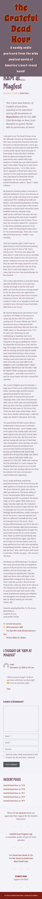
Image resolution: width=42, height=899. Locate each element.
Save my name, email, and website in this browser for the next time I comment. (22, 756)
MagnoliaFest (12, 116)
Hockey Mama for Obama (16, 637)
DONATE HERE (21, 876)
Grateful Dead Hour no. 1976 (14, 797)
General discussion (13, 624)
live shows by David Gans (23, 858)
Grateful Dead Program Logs (21, 834)
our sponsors (21, 813)
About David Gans (21, 861)
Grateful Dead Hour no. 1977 (14, 793)
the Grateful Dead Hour (21, 23)
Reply (8, 689)
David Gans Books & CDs (23, 855)
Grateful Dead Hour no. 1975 (14, 801)
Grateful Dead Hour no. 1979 (14, 785)
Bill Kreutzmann (12, 627)
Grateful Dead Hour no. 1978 (14, 789)
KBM (21, 627)
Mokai (35, 895)
